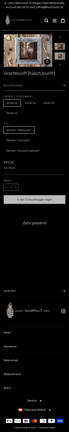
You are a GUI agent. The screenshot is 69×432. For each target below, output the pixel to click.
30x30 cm (12, 103)
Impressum (10, 346)
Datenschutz (11, 360)
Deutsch (32, 400)
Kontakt (10, 291)
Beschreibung (13, 85)
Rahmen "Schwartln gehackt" (23, 150)
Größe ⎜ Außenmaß (18, 96)
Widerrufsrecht (12, 374)
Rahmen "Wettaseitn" (19, 130)
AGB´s (7, 388)
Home (7, 332)
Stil (6, 123)
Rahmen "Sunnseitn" (18, 140)
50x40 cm (12, 113)
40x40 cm (49, 103)
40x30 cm (30, 103)
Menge (8, 180)
